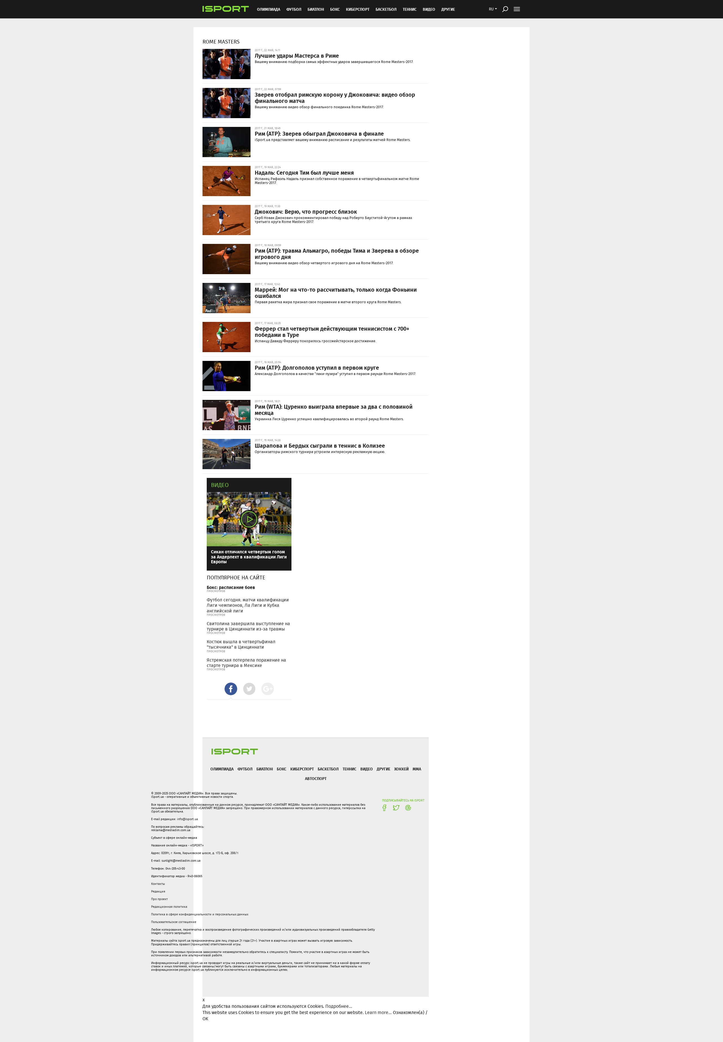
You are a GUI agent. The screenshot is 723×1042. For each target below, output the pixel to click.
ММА (417, 769)
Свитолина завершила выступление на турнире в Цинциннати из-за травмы (248, 626)
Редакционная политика (169, 906)
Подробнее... (338, 1006)
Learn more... (378, 1012)
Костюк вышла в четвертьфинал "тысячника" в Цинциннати (241, 644)
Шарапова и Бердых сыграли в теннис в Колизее (320, 445)
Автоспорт (315, 778)
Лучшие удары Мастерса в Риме (297, 55)
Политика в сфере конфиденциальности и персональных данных (199, 914)
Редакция (158, 891)
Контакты (158, 883)
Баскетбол (386, 9)
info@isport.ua (187, 819)
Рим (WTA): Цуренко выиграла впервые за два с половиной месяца (334, 409)
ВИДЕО (429, 9)
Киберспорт (357, 9)
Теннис (410, 9)
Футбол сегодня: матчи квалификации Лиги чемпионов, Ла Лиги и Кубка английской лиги (248, 605)
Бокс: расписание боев (231, 587)
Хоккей (401, 769)
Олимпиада (268, 9)
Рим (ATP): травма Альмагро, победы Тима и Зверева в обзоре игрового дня (337, 253)
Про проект (159, 899)
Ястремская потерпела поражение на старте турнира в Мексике (246, 663)
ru (491, 9)
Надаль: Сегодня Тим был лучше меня (304, 172)
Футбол (293, 9)
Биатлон (316, 9)
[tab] (231, 689)
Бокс (335, 9)
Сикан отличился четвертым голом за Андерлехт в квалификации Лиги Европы (249, 556)
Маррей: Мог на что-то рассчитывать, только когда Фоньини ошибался (336, 292)
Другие (448, 9)
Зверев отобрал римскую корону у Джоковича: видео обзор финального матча (335, 97)
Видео (220, 485)
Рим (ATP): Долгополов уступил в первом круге (317, 367)
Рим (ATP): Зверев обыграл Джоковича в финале (319, 133)
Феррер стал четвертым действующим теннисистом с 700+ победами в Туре (332, 331)
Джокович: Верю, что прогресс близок (306, 211)
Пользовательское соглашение (173, 922)
